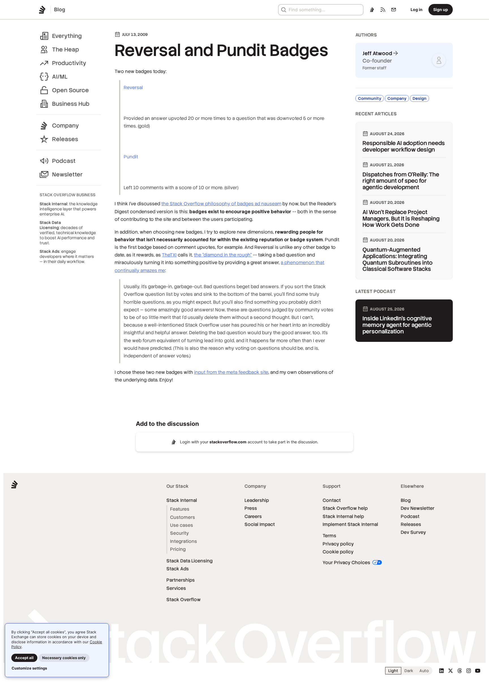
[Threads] (459, 670)
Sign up (440, 9)
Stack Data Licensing (189, 561)
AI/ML (60, 76)
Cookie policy (338, 552)
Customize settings (29, 668)
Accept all (24, 657)
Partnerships (180, 580)
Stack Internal (181, 500)
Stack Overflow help (345, 508)
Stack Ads (177, 569)
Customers (182, 517)
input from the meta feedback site (231, 372)
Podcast (64, 161)
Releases (65, 139)
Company (65, 125)
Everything (67, 36)
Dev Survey (413, 532)
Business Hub (70, 103)
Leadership (256, 500)
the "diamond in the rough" (223, 255)
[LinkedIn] (441, 670)
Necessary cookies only (64, 657)
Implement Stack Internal (350, 524)
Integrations (183, 541)
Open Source (70, 90)
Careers (253, 516)
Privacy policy (338, 544)
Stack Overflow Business (67, 194)
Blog (406, 500)
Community (369, 98)
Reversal (133, 87)
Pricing (178, 549)
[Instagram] (468, 670)
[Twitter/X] (450, 670)
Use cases (181, 525)
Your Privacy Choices (347, 563)
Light (393, 670)
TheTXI (169, 255)
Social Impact (259, 524)
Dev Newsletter (417, 508)
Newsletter (67, 174)
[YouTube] (477, 670)
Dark (408, 670)
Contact (332, 500)
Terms (329, 536)
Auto (424, 670)
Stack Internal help (343, 516)
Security (179, 533)
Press (250, 508)
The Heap (65, 49)
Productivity (69, 63)
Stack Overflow (183, 600)
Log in (416, 9)
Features (179, 509)
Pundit (131, 157)
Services (176, 588)
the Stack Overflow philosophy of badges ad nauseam (221, 204)
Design (419, 98)
